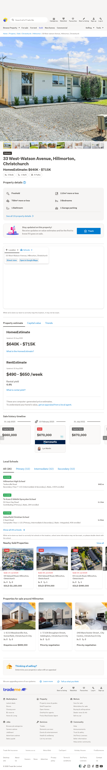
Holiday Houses (80, 750)
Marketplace (11, 699)
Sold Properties (45, 706)
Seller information (80, 738)
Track (91, 231)
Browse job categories (14, 726)
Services (43, 722)
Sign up (93, 21)
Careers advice (11, 729)
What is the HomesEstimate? (20, 351)
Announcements (79, 729)
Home (5, 34)
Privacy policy (53, 759)
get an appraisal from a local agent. (55, 404)
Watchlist (73, 690)
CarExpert (62, 750)
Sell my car (77, 716)
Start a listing (62, 690)
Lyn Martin (46, 448)
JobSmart (10, 732)
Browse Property (10, 27)
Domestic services (46, 729)
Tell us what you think (70, 681)
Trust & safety (78, 732)
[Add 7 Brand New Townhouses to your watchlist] (68, 606)
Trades (42, 726)
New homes (50, 27)
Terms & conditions (67, 759)
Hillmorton (37, 34)
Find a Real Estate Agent (49, 716)
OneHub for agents (47, 712)
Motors (76, 699)
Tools (98, 27)
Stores (8, 706)
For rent (33, 27)
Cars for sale (78, 703)
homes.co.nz (30, 750)
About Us (17, 759)
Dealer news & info (80, 712)
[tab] (12, 250)
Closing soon (11, 709)
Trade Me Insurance (10, 750)
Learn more (48, 681)
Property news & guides (48, 703)
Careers (27, 759)
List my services (46, 738)
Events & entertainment (49, 732)
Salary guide (10, 738)
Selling (89, 27)
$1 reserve (10, 712)
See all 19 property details (18, 216)
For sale (25, 27)
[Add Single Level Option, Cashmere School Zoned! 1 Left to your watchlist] (31, 606)
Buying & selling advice (81, 709)
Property (12, 34)
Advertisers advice (13, 735)
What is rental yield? (16, 389)
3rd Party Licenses (80, 735)
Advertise (44, 759)
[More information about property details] (24, 182)
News (36, 759)
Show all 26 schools (12, 529)
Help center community (82, 742)
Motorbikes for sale (80, 706)
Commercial (62, 27)
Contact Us (99, 759)
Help (75, 726)
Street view (12, 260)
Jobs (8, 722)
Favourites (84, 690)
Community (78, 722)
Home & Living (11, 716)
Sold (41, 27)
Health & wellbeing (47, 735)
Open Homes (44, 709)
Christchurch (27, 34)
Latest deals (10, 703)
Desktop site (6, 759)
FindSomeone (99, 750)
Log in (100, 21)
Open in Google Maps (29, 260)
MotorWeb (47, 750)
